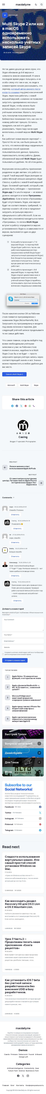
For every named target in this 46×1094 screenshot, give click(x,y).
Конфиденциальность (35, 1085)
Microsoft (11, 385)
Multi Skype (24, 385)
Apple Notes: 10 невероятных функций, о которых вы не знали (26, 677)
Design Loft (23, 1057)
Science (22, 1071)
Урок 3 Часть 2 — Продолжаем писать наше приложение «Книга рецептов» (22, 943)
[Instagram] (28, 1076)
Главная (5, 1085)
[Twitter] (23, 1076)
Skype (36, 385)
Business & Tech (32, 1071)
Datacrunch (23, 1054)
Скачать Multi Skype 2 (14, 374)
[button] (3, 4)
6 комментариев (18, 53)
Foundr (31, 1054)
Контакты (20, 1085)
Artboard (38, 1054)
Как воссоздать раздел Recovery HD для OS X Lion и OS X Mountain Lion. (22, 904)
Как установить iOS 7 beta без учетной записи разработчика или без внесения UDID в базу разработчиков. (22, 986)
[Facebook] (18, 1076)
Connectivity (29, 1068)
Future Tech (13, 1071)
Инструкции (13, 15)
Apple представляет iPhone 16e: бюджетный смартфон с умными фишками (26, 708)
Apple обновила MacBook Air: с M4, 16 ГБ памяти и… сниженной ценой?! (26, 687)
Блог (12, 1085)
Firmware (14, 1054)
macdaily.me (23, 4)
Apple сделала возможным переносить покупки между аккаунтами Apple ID (24, 719)
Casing (23, 436)
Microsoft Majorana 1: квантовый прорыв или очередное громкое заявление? (26, 698)
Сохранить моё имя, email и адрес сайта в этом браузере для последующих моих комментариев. (24, 653)
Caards (7, 1054)
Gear (37, 1068)
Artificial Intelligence (15, 1068)
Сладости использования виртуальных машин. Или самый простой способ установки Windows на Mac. (22, 863)
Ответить (15, 515)
